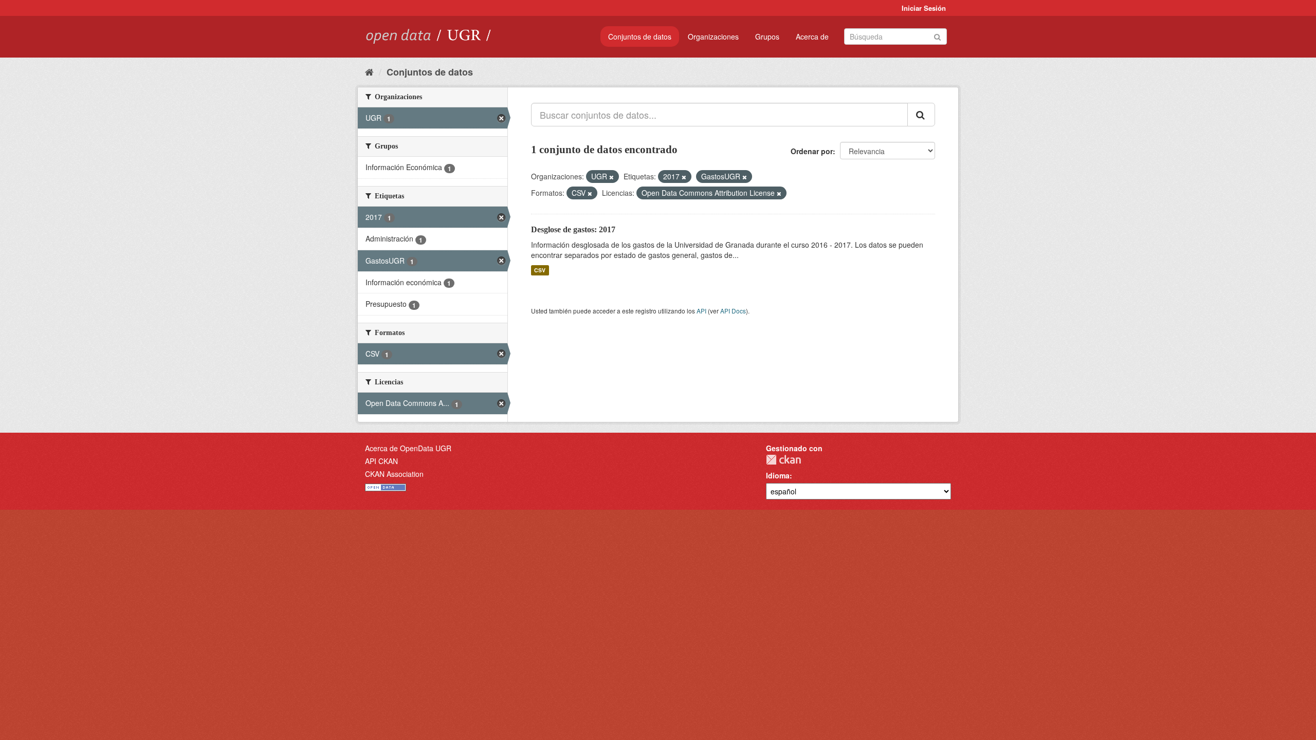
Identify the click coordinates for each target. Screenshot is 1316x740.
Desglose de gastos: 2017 (573, 229)
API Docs (733, 310)
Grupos (767, 36)
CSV (539, 270)
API (701, 310)
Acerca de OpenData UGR (408, 448)
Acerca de (812, 36)
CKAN (783, 459)
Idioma (778, 475)
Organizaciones (713, 36)
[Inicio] (369, 71)
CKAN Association (394, 474)
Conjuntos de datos (639, 36)
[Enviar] (937, 35)
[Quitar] (611, 177)
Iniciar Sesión (924, 8)
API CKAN (381, 461)
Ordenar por (812, 151)
